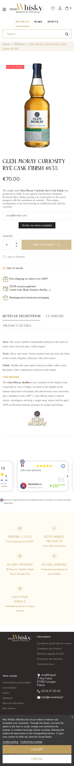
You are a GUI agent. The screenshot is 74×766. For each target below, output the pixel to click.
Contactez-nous (45, 664)
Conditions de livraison (49, 648)
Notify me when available (37, 225)
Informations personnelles (17, 682)
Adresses (8, 698)
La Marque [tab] (55, 316)
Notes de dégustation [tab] (21, 316)
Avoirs (6, 692)
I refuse (37, 759)
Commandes (10, 687)
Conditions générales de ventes (54, 643)
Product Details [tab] (17, 326)
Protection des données (50, 658)
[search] (67, 33)
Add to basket (44, 244)
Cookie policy (10, 741)
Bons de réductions (13, 703)
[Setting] (60, 8)
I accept (37, 749)
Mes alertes (9, 708)
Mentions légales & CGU (50, 653)
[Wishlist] (53, 8)
